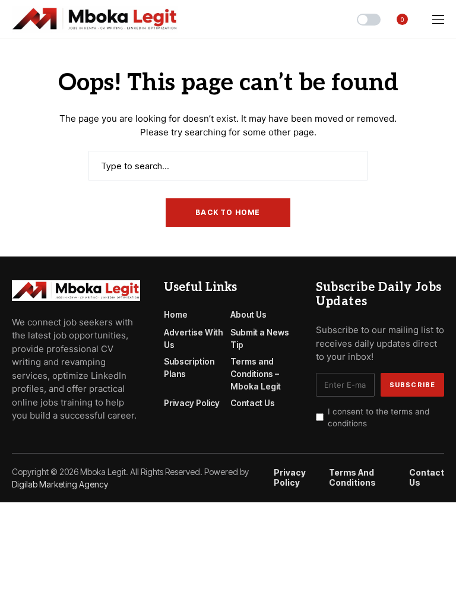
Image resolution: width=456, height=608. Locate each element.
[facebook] (15, 442)
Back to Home (227, 212)
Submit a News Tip (259, 338)
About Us (248, 314)
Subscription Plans (189, 367)
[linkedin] (83, 442)
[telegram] (32, 442)
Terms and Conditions (352, 477)
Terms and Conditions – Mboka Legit (255, 373)
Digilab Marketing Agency (60, 484)
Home (176, 314)
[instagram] (66, 442)
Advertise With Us (193, 338)
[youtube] (49, 442)
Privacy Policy (192, 403)
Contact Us (252, 403)
